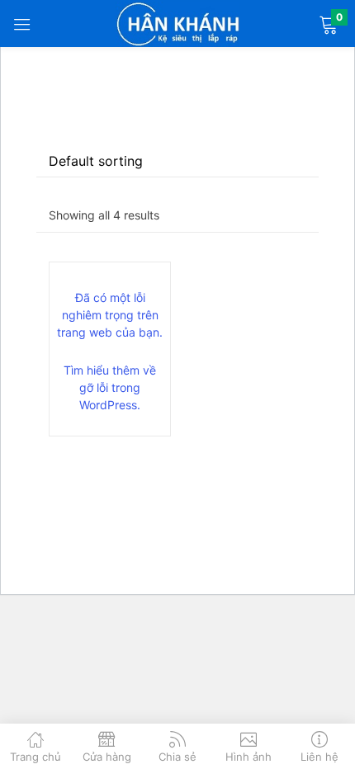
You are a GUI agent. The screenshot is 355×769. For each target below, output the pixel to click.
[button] (328, 23)
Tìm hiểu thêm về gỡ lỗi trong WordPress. (110, 387)
